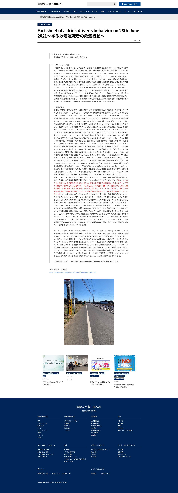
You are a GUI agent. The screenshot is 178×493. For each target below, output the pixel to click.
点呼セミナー (122, 454)
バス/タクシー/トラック (71, 421)
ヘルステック (55, 373)
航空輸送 (67, 428)
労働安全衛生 (46, 373)
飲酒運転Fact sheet (43, 450)
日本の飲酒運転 (45, 24)
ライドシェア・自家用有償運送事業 (75, 459)
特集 (102, 11)
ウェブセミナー (94, 376)
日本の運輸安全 (55, 11)
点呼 (74, 11)
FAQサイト (65, 474)
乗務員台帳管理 (95, 430)
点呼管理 (93, 428)
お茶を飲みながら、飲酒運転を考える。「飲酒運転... (124, 385)
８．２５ (70, 379)
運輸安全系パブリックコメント (100, 450)
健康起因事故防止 (96, 426)
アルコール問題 (42, 457)
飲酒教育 (101, 373)
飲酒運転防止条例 (42, 452)
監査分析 (93, 457)
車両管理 (93, 435)
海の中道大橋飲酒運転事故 (74, 373)
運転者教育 (94, 433)
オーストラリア (42, 430)
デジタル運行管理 (69, 452)
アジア (39, 428)
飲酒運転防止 (94, 373)
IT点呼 (120, 426)
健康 (44, 376)
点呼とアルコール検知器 (125, 430)
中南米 (39, 433)
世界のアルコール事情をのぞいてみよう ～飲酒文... (100, 383)
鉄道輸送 (67, 423)
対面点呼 (120, 421)
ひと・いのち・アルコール (88, 11)
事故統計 (93, 452)
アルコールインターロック (121, 373)
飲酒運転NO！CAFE (119, 376)
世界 (38, 421)
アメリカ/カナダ (42, 423)
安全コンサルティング (124, 457)
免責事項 (93, 474)
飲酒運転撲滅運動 (119, 378)
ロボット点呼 (68, 454)
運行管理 (67, 11)
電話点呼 (120, 423)
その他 (39, 437)
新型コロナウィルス (70, 457)
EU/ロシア (40, 426)
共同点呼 (120, 428)
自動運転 (67, 450)
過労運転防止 (95, 421)
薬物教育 (120, 452)
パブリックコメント (114, 11)
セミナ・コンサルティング (133, 11)
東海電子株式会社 (42, 474)
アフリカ (40, 435)
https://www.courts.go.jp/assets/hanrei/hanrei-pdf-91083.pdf (72, 272)
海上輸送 (67, 426)
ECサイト (55, 474)
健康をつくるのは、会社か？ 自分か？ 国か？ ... (53, 383)
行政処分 (93, 454)
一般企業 (67, 430)
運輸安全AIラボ (68, 461)
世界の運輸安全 (41, 11)
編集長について (105, 474)
